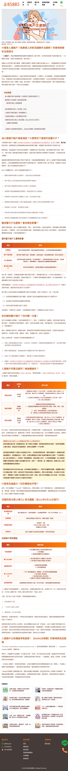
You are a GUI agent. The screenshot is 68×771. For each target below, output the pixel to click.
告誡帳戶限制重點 (12, 123)
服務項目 (26, 746)
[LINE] (61, 3)
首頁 (3, 42)
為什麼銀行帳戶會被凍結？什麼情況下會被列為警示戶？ (22, 96)
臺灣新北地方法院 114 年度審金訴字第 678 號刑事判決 (21, 441)
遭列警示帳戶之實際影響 (14, 103)
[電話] (64, 753)
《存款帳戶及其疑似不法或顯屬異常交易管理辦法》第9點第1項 (30, 361)
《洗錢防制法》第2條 (53, 373)
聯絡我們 (26, 758)
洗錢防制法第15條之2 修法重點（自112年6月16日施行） (22, 120)
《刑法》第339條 (25, 373)
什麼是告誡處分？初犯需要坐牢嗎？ (16, 116)
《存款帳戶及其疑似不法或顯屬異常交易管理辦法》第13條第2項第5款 (35, 285)
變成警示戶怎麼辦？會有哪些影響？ (16, 100)
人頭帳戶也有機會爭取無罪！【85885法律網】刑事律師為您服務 (25, 129)
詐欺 (13, 42)
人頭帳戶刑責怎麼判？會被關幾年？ (16, 112)
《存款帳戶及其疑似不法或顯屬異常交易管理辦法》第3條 (36, 143)
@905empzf (7, 743)
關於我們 (26, 749)
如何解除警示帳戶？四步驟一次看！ (16, 109)
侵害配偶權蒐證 (28, 752)
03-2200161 (7, 746)
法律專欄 (8, 42)
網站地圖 (47, 743)
